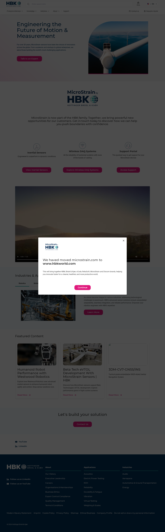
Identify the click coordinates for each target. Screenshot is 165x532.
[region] (82, 266)
